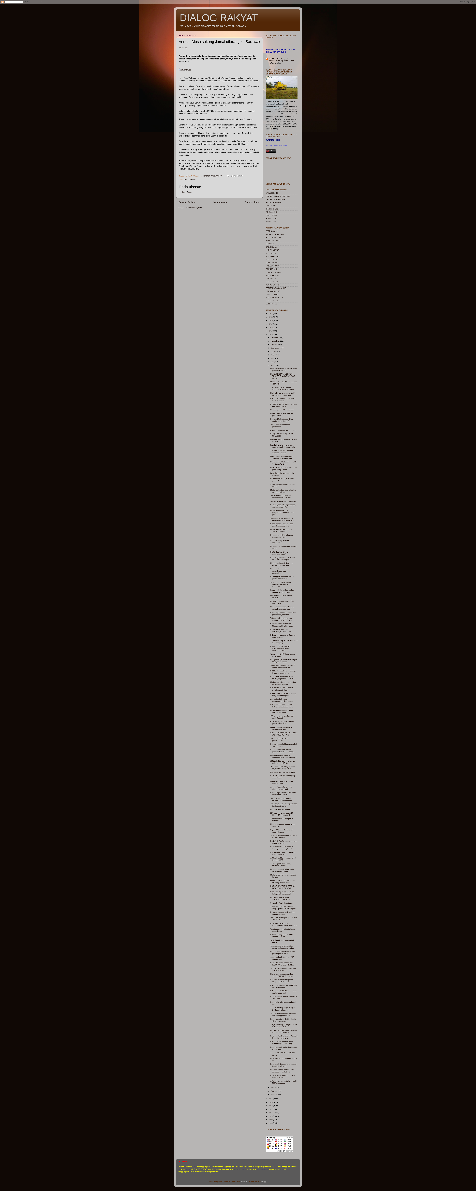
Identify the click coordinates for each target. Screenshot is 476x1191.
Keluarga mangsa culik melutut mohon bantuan (282, 913)
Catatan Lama (252, 202)
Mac (273, 1087)
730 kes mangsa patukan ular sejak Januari (282, 717)
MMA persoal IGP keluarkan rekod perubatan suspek (283, 369)
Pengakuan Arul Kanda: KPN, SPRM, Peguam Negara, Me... (283, 678)
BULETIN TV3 (271, 304)
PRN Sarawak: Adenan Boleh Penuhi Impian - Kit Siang (281, 1043)
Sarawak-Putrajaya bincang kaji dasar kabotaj (282, 777)
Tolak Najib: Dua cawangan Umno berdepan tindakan (283, 805)
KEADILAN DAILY (273, 241)
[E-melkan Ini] (232, 176)
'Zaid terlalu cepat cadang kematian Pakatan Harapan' (282, 388)
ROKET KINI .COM (273, 237)
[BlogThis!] (234, 176)
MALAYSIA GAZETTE (274, 297)
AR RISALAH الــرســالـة (278, 59)
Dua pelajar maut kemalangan (282, 410)
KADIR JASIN (271, 222)
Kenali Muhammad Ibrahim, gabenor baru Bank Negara (282, 751)
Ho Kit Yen (183, 48)
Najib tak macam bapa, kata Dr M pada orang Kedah (283, 468)
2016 (271, 334)
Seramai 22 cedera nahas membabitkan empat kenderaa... (280, 584)
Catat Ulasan (187, 192)
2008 (271, 1123)
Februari (274, 1091)
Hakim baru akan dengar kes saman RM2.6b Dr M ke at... (282, 975)
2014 (271, 1102)
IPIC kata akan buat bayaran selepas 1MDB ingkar (281, 981)
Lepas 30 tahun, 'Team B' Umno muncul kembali (283, 831)
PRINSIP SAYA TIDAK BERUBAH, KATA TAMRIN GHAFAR (283, 887)
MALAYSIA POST (272, 282)
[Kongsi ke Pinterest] (241, 176)
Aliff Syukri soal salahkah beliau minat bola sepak (282, 452)
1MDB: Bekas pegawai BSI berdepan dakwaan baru (280, 497)
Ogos (273, 351)
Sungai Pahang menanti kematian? (279, 542)
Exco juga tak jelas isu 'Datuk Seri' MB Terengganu (283, 986)
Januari (274, 1094)
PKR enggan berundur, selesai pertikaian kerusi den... (282, 578)
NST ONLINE (271, 253)
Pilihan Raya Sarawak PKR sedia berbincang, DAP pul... (283, 794)
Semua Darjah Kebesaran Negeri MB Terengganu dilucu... (283, 1014)
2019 (271, 324)
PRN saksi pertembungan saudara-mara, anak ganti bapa (283, 924)
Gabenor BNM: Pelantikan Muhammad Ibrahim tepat (281, 625)
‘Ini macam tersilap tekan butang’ (281, 61)
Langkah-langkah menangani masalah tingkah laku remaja (282, 446)
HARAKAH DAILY (272, 266)
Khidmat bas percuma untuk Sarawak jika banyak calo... (282, 630)
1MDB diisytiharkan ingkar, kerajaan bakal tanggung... (281, 799)
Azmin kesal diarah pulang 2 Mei (283, 430)
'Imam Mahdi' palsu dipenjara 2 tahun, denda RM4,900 (282, 666)
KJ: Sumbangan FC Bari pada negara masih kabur (282, 870)
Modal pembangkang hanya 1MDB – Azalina (281, 530)
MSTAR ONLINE (272, 256)
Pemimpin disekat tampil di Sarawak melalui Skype (280, 898)
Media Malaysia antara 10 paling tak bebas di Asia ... (283, 491)
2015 (271, 1099)
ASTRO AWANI (272, 231)
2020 (271, 320)
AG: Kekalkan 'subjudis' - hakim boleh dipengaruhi (282, 853)
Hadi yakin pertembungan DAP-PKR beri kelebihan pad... (282, 394)
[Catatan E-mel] (227, 176)
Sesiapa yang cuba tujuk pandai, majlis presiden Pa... (283, 506)
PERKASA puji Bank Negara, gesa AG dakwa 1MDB (283, 405)
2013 (271, 1106)
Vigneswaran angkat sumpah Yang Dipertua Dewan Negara (283, 907)
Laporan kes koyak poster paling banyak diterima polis (283, 694)
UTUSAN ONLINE (273, 291)
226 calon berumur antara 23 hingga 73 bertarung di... (281, 814)
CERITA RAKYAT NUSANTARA (278, 196)
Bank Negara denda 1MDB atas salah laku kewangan (282, 559)
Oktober (274, 344)
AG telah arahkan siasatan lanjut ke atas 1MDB (283, 859)
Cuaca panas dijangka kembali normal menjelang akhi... (282, 608)
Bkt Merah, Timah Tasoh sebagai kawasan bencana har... (283, 672)
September (275, 348)
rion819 (244, 1182)
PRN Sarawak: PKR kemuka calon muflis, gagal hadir (283, 992)
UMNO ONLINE (272, 294)
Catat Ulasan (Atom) (194, 208)
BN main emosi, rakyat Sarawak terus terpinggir (282, 636)
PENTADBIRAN (190, 180)
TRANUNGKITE (272, 209)
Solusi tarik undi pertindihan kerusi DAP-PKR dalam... (283, 836)
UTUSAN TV (271, 279)
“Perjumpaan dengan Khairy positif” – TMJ (281, 739)
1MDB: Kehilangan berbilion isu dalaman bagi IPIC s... (282, 762)
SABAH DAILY (271, 247)
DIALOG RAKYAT (219, 17)
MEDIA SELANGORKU (275, 234)
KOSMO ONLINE (272, 285)
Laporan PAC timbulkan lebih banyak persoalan (281, 728)
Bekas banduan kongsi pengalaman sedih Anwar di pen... (282, 512)
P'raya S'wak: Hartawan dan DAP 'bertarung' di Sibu (283, 463)
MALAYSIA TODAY (273, 301)
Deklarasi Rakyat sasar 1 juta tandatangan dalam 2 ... (281, 420)
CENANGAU (271, 206)
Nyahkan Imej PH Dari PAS (280, 809)
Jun (272, 358)
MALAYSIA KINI (272, 260)
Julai (273, 355)
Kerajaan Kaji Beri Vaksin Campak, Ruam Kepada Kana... (284, 1037)
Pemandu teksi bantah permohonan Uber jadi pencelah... (280, 571)
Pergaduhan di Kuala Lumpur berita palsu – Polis (281, 536)
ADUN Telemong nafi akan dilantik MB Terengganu (283, 1082)
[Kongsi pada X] (237, 176)
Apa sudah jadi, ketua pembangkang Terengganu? (282, 700)
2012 (271, 1109)
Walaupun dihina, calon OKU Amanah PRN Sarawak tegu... (283, 519)
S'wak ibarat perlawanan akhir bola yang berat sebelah (282, 893)
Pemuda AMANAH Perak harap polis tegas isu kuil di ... (282, 952)
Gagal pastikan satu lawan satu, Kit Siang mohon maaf (282, 881)
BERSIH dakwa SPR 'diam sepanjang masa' (280, 553)
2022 (271, 314)
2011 (271, 1113)
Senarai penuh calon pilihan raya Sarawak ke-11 (283, 969)
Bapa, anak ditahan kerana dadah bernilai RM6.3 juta (283, 1065)
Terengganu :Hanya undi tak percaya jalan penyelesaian (282, 947)
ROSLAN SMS (271, 212)
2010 (271, 1116)
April (273, 365)
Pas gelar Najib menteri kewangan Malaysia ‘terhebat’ (283, 661)
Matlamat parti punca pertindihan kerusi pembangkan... (283, 683)
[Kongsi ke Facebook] (239, 176)
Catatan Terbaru (187, 202)
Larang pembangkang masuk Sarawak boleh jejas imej (281, 457)
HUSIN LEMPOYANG (274, 203)
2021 (271, 317)
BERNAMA (270, 244)
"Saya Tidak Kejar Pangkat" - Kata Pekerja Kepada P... (283, 1026)
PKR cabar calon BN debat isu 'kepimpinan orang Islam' (282, 848)
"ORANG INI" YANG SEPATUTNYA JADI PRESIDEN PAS (283, 734)
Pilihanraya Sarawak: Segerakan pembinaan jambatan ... (283, 614)
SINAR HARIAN (272, 263)
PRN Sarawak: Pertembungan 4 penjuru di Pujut (282, 1076)
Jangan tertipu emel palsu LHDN (283, 501)
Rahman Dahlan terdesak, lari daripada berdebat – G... (282, 1071)
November (275, 341)
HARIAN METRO (272, 250)
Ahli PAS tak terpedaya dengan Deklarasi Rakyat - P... (282, 1009)
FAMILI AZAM (271, 215)
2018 (271, 327)
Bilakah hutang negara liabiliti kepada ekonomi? (281, 936)
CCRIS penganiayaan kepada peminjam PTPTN (282, 722)
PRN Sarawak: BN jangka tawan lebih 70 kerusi (283, 400)
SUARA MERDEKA (273, 272)
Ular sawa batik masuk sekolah (282, 772)
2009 (271, 1120)
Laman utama (220, 202)
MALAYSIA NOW (272, 275)
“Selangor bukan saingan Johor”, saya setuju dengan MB (283, 768)
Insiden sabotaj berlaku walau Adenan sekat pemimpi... (282, 591)
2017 (271, 331)
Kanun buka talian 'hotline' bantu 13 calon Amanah (283, 1020)
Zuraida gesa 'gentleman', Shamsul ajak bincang (280, 865)
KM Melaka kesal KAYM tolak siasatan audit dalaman (281, 689)
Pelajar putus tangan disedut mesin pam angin (281, 711)
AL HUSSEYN (271, 218)
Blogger (264, 1182)
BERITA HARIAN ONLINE (276, 288)
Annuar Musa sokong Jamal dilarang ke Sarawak (281, 788)
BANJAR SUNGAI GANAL (276, 199)
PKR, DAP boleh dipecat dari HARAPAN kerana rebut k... (282, 964)
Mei (272, 362)
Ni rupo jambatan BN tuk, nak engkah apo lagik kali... (281, 564)
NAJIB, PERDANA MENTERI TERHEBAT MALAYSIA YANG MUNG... (282, 376)
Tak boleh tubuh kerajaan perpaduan (280, 426)
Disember (275, 337)
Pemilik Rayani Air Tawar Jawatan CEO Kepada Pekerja (283, 1031)
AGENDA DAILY (272, 269)
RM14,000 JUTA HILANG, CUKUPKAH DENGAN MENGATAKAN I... (280, 648)
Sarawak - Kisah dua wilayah (281, 903)
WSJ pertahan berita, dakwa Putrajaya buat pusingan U (281, 706)
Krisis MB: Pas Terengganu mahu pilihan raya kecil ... (283, 842)
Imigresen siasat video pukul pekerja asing (281, 782)
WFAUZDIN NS (272, 193)
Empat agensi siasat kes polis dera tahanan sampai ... (282, 525)
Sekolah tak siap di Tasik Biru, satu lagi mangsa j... (284, 642)
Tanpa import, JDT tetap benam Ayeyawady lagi (282, 655)
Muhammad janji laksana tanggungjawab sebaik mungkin (283, 756)
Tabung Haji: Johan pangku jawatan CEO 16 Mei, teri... (281, 619)
